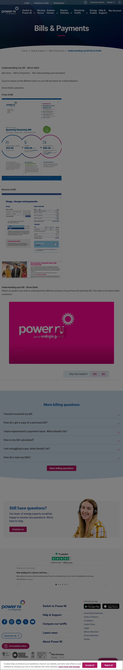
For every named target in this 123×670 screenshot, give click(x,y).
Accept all (89, 665)
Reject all (109, 665)
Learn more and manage (69, 666)
